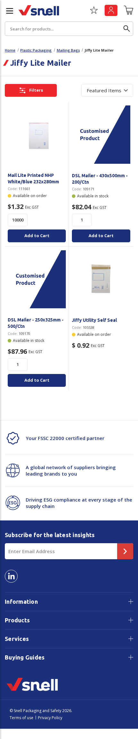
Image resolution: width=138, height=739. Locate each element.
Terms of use (21, 717)
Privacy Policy (50, 717)
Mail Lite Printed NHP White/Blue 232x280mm (33, 178)
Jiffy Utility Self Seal (94, 320)
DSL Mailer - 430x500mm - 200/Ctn (100, 179)
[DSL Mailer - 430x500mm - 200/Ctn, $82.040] (101, 134)
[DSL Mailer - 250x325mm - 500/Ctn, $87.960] (37, 279)
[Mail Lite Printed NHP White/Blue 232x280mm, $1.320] (37, 134)
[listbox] (107, 90)
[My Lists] (94, 12)
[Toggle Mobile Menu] (7, 11)
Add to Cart (36, 235)
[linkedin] (11, 576)
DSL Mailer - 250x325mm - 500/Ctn (36, 323)
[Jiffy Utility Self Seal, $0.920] (101, 279)
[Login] (111, 10)
